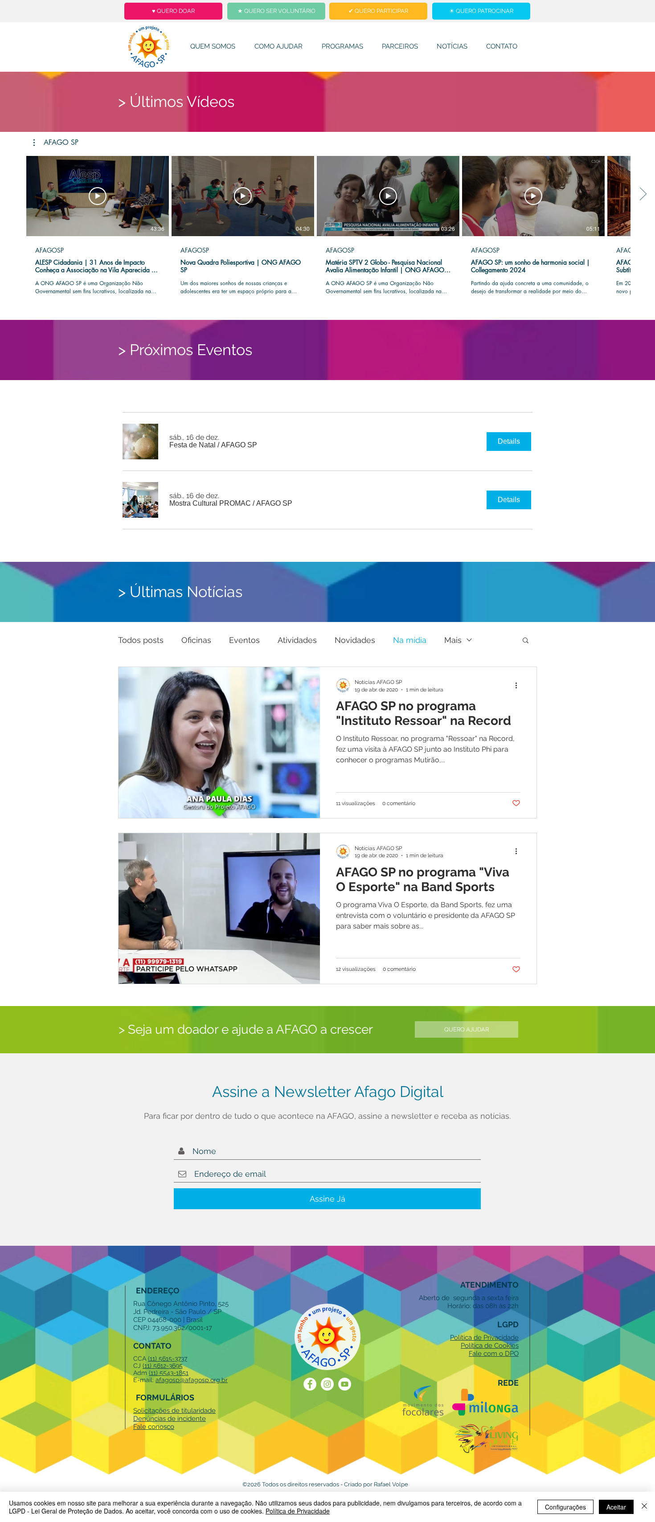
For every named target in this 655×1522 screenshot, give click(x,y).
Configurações (565, 1506)
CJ (138, 1365)
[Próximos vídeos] (642, 194)
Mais (453, 640)
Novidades (355, 640)
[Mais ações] (519, 685)
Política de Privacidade (298, 1510)
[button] (55, 143)
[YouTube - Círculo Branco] (344, 1384)
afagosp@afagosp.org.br (192, 1379)
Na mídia (409, 640)
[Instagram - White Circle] (327, 1384)
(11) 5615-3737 (167, 1358)
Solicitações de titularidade (174, 1411)
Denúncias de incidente (169, 1419)
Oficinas (196, 640)
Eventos (244, 640)
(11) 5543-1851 (168, 1372)
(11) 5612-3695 (163, 1365)
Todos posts (141, 640)
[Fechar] (644, 1507)
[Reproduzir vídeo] (97, 196)
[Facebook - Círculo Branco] (309, 1384)
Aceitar (616, 1506)
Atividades (297, 640)
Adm (141, 1372)
